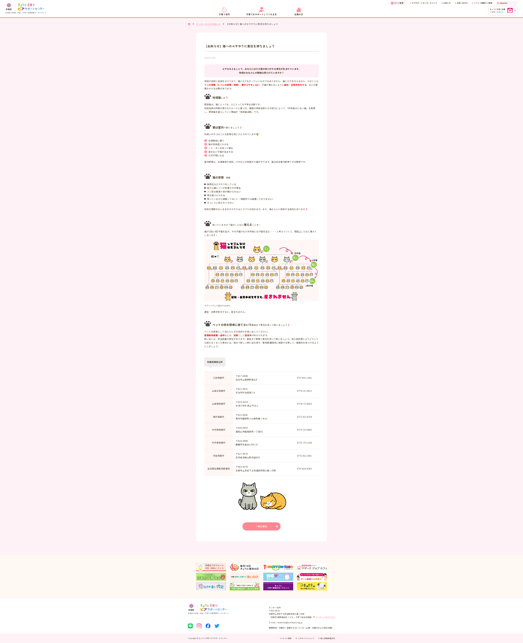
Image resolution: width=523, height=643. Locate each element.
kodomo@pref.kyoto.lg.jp (289, 622)
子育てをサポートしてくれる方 (261, 14)
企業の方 (298, 14)
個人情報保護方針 (327, 638)
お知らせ (447, 3)
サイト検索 (399, 3)
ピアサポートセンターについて (424, 3)
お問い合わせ (462, 3)
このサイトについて (306, 638)
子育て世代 (224, 14)
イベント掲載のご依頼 (483, 3)
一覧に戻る (261, 526)
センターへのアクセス (325, 617)
